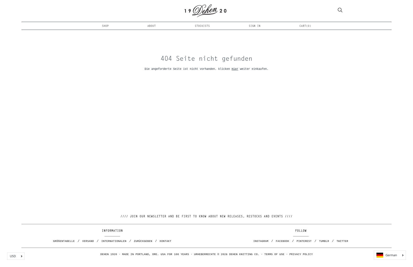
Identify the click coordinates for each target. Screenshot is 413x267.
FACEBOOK (282, 241)
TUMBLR (324, 241)
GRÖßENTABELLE (64, 241)
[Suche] (340, 11)
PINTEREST (304, 241)
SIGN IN (255, 26)
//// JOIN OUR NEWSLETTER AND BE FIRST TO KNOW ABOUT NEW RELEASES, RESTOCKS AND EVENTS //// (206, 216)
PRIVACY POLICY (301, 254)
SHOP (105, 26)
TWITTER (342, 241)
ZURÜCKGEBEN (143, 241)
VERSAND (88, 241)
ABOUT (151, 26)
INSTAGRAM (260, 241)
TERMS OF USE (274, 254)
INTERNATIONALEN (113, 241)
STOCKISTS (202, 26)
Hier (235, 69)
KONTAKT (165, 241)
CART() (305, 26)
